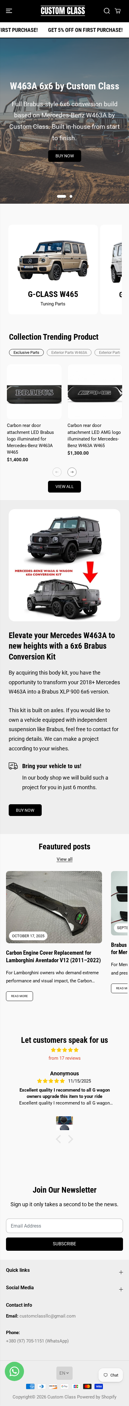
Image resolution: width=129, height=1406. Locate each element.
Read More (19, 996)
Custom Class (61, 1397)
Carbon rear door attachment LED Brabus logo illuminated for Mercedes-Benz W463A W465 (30, 439)
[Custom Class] (63, 10)
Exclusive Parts (26, 352)
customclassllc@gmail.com (48, 1316)
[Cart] (117, 10)
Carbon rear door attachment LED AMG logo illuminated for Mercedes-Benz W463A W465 (94, 435)
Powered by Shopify (96, 1397)
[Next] (72, 472)
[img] (64, 1050)
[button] (9, 11)
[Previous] (57, 472)
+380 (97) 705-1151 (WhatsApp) (37, 1341)
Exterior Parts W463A (69, 352)
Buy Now (65, 155)
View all (65, 486)
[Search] (106, 10)
